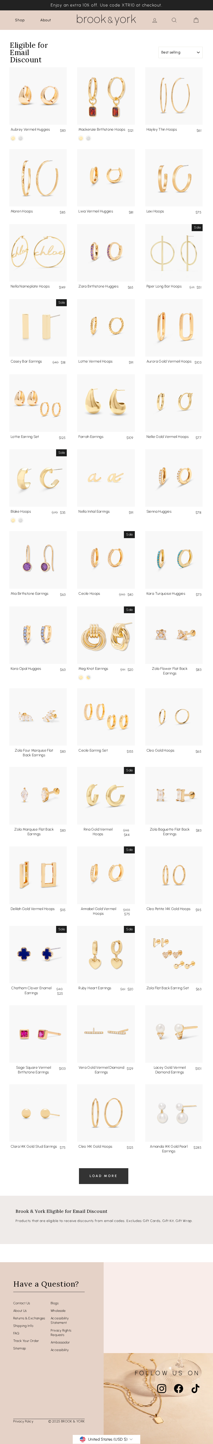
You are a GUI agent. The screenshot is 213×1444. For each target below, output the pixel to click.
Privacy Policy (23, 1421)
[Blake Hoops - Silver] (20, 520)
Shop (20, 20)
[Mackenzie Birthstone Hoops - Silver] (88, 138)
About (45, 20)
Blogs (54, 1303)
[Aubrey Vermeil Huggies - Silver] (20, 138)
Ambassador (60, 1342)
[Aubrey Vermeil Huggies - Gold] (13, 138)
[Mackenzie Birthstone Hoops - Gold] (80, 138)
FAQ (16, 1333)
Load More (104, 1176)
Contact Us (21, 1303)
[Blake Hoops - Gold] (13, 520)
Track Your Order (26, 1341)
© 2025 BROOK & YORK (66, 1421)
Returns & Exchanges (29, 1318)
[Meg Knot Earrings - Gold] (80, 677)
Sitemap (19, 1348)
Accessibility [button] (60, 1350)
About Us (20, 1311)
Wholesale (58, 1311)
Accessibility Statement (60, 1320)
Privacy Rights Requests (61, 1332)
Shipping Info (23, 1326)
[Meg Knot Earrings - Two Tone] (88, 677)
